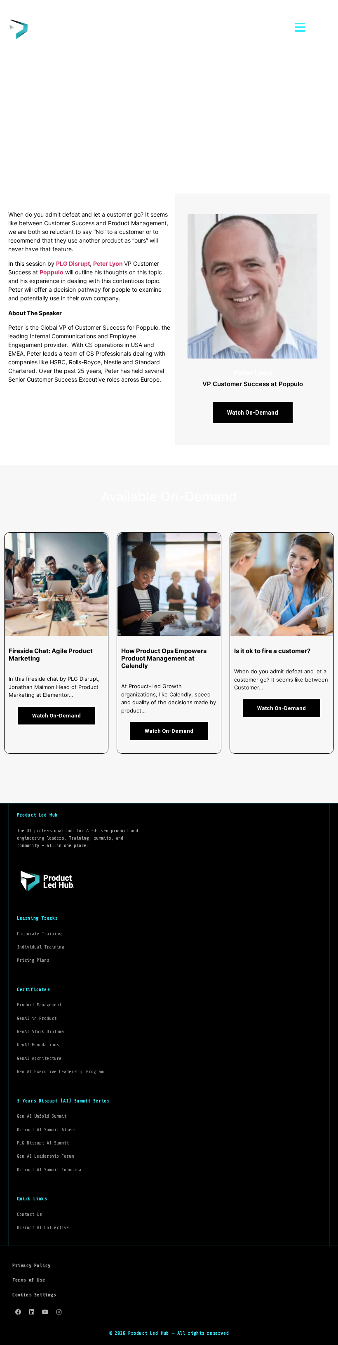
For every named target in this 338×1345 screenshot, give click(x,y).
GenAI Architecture (39, 1058)
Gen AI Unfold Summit (41, 1116)
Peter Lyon (108, 263)
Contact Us (29, 1214)
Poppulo (51, 272)
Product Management (39, 1005)
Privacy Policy (31, 1265)
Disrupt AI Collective (43, 1227)
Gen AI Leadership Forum (45, 1156)
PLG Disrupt (73, 263)
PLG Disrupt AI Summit (43, 1143)
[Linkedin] (32, 1312)
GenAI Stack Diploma (40, 1031)
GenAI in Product (36, 1018)
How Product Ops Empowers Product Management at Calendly (164, 658)
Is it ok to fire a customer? (272, 651)
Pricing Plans (33, 960)
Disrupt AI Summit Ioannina (49, 1170)
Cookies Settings (34, 1295)
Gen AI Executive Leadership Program (60, 1071)
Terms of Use (28, 1280)
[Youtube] (45, 1312)
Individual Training (40, 947)
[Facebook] (18, 1312)
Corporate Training (39, 934)
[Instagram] (59, 1312)
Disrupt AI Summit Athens (46, 1130)
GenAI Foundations (38, 1045)
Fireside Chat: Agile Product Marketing (51, 654)
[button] (300, 27)
